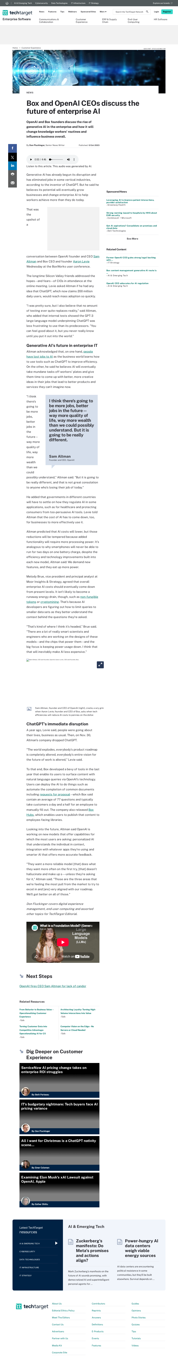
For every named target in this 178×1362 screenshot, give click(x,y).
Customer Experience (81, 20)
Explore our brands (161, 3)
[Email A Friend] (12, 183)
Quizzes (136, 1324)
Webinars (72, 12)
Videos (135, 1345)
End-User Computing (133, 20)
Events (95, 1338)
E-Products (98, 1331)
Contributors (98, 1303)
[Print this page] (12, 174)
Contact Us (58, 1324)
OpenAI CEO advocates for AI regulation (127, 283)
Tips (62, 12)
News (41, 12)
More (102, 12)
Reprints (96, 1310)
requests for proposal (55, 794)
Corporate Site (59, 1352)
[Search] (147, 12)
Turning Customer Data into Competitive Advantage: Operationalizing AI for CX (33, 1030)
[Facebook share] (12, 148)
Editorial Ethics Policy (63, 1310)
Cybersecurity (41, 3)
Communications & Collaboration (49, 20)
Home (15, 48)
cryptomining (50, 602)
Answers (96, 1317)
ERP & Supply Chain (109, 20)
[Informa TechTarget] (7, 3)
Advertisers (58, 1331)
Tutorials (136, 1338)
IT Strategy (94, 3)
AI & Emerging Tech (23, 3)
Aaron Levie (81, 261)
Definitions (97, 1324)
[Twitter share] (12, 157)
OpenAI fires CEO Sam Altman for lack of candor (52, 986)
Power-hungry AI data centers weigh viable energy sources (141, 1248)
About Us (57, 1303)
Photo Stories (139, 1317)
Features (52, 12)
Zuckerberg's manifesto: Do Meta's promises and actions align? (92, 1250)
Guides (135, 1303)
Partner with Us (60, 1338)
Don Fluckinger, (37, 145)
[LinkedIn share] (12, 165)
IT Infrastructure (78, 3)
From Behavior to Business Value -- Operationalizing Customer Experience (36, 1013)
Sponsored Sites (88, 12)
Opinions (136, 1310)
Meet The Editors (61, 1317)
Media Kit (57, 1345)
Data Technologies (59, 3)
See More (132, 238)
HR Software (160, 19)
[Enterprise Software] (18, 8)
